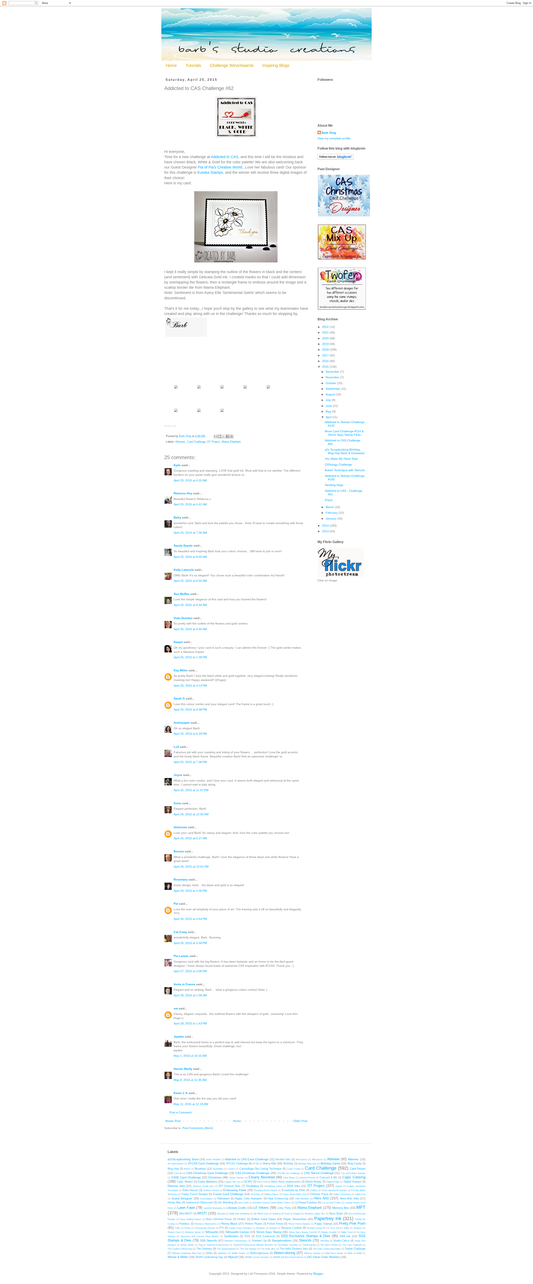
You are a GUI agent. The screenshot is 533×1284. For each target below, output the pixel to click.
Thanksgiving (309, 1245)
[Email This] (216, 436)
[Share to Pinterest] (231, 436)
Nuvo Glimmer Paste (219, 1219)
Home (171, 65)
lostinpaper (182, 722)
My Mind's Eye (261, 1213)
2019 (326, 344)
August (331, 394)
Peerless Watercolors (206, 1224)
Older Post (300, 1121)
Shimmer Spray (192, 1232)
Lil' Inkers (261, 1208)
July (329, 400)
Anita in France (184, 984)
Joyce (178, 775)
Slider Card (346, 1232)
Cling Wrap (288, 1177)
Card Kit (178, 1173)
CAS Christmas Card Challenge (207, 1173)
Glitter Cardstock (342, 1194)
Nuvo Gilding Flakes (190, 1219)
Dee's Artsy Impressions (286, 1181)
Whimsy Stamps (312, 1253)
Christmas (215, 1177)
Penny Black (229, 1223)
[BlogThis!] (220, 436)
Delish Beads (313, 1181)
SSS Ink (345, 1236)
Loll (176, 746)
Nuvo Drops (336, 1213)
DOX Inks (293, 1186)
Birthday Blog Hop (307, 1163)
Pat (176, 903)
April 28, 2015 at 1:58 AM (190, 995)
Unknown (180, 827)
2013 (326, 531)
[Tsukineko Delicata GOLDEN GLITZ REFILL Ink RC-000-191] (199, 412)
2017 (326, 355)
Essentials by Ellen (293, 1190)
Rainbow (260, 1228)
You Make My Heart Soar (341, 458)
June (329, 405)
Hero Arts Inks (349, 1198)
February (332, 512)
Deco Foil (262, 1181)
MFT (360, 1207)
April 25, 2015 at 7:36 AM (190, 532)
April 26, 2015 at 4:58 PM (190, 943)
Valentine (222, 1253)
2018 (326, 349)
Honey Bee (174, 1202)
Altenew (333, 1159)
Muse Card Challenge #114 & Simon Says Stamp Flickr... (344, 433)
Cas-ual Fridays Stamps (353, 1173)
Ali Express (302, 1159)
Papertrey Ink (327, 1218)
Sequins (358, 1228)
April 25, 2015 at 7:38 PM (190, 762)
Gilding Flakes (271, 1194)
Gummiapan (206, 1198)
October (331, 383)
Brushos (200, 1168)
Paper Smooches (294, 1219)
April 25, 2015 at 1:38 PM (190, 657)
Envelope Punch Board (265, 1190)
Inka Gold (243, 1202)
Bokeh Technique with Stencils (345, 470)
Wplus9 (233, 1257)
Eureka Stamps (210, 172)
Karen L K (181, 1093)
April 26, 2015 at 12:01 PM (191, 866)
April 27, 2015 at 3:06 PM (190, 971)
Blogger (318, 1273)
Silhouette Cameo (237, 1232)
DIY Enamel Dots (229, 1186)
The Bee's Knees (329, 1245)
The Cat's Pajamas (352, 1245)
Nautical (277, 1213)
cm (176, 1008)
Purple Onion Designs (240, 1228)
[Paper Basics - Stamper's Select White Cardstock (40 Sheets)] (176, 388)
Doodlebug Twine (273, 1186)
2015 (326, 366)
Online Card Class (263, 1219)
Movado (221, 1213)
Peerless (184, 1223)
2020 (326, 338)
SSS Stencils (208, 1240)
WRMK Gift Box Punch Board (288, 1257)
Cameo (231, 1169)
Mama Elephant (231, 441)
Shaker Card (174, 1232)
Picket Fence (275, 1223)
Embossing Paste (234, 1190)
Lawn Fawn (186, 1208)
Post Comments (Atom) (197, 1128)
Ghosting (255, 1194)
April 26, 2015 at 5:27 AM (190, 838)
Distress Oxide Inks (203, 1186)
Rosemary (181, 879)
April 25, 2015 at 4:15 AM (190, 480)
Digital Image (332, 1181)
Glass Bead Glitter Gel (294, 1194)
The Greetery (204, 1248)
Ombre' (241, 1219)
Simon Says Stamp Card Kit (303, 1232)
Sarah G (179, 698)
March (330, 507)
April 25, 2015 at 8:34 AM (190, 605)
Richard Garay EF (316, 1228)
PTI (221, 1228)
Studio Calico (341, 1240)
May (329, 411)
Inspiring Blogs (275, 65)
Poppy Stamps (323, 1223)
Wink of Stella (355, 1253)
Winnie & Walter (178, 1257)
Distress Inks (176, 1186)
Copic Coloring (353, 1177)
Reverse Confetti (291, 1228)
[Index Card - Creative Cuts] (245, 388)
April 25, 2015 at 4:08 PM (190, 709)
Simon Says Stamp (268, 1232)
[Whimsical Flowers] (222, 388)
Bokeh (187, 1169)
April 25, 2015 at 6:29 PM (190, 733)
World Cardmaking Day (209, 1257)
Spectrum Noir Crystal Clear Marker (200, 1236)
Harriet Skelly (183, 1068)
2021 (326, 332)
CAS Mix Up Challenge (288, 1173)
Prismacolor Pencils (205, 1228)
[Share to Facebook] (227, 436)
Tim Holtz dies (268, 1249)
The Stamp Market (226, 1249)
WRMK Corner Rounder (257, 1257)
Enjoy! (329, 500)
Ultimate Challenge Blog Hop (186, 1253)
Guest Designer (182, 1198)
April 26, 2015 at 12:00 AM (191, 814)
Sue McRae (181, 594)
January (331, 518)
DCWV (248, 1181)
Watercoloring (284, 1253)
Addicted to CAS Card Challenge (246, 1159)
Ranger (273, 1228)
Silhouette (211, 1232)
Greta (177, 803)
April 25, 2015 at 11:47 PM (191, 790)
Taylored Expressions (218, 1245)
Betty (177, 517)
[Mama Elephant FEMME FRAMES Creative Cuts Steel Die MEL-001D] (268, 388)
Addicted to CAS (224, 157)
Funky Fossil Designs (195, 1194)
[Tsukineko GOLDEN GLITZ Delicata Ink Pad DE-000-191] (176, 412)
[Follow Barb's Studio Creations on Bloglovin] (336, 158)
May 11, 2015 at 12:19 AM (191, 1104)
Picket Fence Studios (299, 1224)
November (333, 377)
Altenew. (180, 441)
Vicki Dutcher (183, 618)
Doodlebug (252, 1186)
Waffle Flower (238, 1253)
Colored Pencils (307, 1177)
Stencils (305, 1240)
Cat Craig (180, 932)
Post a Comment (180, 1112)
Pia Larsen (181, 956)
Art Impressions (176, 1163)
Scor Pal (334, 1228)
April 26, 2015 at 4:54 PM (190, 919)
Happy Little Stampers (248, 1198)
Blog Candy (354, 1163)
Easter (339, 1186)
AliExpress (317, 1159)
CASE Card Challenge (186, 1177)
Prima (187, 1228)
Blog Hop (173, 1168)
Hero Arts (321, 1198)
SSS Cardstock (265, 1236)
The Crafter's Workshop (180, 1249)
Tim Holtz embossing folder (326, 1249)
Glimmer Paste (319, 1194)
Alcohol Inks (283, 1159)
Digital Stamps (352, 1181)
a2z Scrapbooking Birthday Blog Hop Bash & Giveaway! (345, 451)
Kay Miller (181, 670)
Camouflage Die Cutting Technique (260, 1168)
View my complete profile (334, 138)
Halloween (223, 1198)
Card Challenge (196, 441)
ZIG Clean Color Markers (323, 1257)
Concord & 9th (328, 1177)
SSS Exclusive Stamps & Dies (305, 1236)
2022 (326, 326)
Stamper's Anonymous (235, 1240)
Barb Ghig (329, 132)
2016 (326, 361)
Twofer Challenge (355, 1248)
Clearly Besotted (262, 1177)
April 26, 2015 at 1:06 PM (190, 890)
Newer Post (173, 1121)
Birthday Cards (330, 1163)
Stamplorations (281, 1240)
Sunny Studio (187, 1245)
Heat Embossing (278, 1198)
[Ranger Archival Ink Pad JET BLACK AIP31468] (222, 412)
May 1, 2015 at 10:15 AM (190, 1055)
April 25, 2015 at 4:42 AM (190, 504)
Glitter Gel (360, 1194)
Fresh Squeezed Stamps (334, 1190)
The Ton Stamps (248, 1249)
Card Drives (358, 1168)
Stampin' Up (259, 1240)
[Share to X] (224, 436)
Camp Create (293, 1169)
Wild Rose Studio (334, 1253)
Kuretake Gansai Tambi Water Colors (271, 1202)
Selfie (346, 1228)
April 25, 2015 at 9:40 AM (190, 629)
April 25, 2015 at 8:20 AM (190, 580)
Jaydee (179, 1036)
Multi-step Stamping (239, 1213)
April (329, 417)
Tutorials (193, 65)
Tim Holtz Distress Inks (294, 1248)
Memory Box (340, 1207)
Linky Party (284, 1208)
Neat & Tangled (292, 1213)
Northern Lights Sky (315, 1213)
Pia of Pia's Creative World (220, 167)
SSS (247, 1236)
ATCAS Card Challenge (203, 1163)
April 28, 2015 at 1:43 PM (190, 1023)
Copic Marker (185, 1181)
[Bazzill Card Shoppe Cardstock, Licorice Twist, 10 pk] (199, 388)
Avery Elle (269, 1163)
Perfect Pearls (253, 1223)
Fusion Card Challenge (228, 1194)
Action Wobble (213, 1159)
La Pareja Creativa (306, 1202)
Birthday (288, 1163)
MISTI (202, 1213)
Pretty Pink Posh (352, 1223)
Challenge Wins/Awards (232, 65)
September (333, 388)
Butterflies (218, 1169)
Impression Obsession (199, 1202)
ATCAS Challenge (237, 1163)
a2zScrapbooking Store (183, 1159)
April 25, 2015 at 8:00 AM (190, 556)
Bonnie (179, 851)
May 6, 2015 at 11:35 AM (190, 1080)
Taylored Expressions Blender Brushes (253, 1245)
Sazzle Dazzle (183, 545)
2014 (326, 525)
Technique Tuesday (288, 1245)
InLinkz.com (170, 426)
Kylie (177, 465)
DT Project (213, 441)
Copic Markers (207, 1181)
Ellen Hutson (190, 1190)
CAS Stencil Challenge (319, 1173)
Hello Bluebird (302, 1198)
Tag (200, 1245)
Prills (177, 1228)
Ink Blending (225, 1202)
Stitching (324, 1240)
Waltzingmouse (259, 1253)
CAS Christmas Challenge (252, 1173)
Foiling (313, 1190)
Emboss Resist (211, 1190)
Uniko (209, 1253)
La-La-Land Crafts (331, 1202)
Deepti (178, 642)
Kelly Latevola (184, 569)
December (333, 371)
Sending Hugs (334, 485)
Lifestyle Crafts (236, 1207)
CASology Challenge (338, 464)
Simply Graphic (329, 1232)
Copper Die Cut (232, 1181)
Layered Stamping (213, 1208)
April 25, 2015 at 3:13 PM (190, 685)
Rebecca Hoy (183, 493)
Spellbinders (231, 1236)
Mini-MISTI (186, 1213)
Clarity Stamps (236, 1177)
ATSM (256, 1163)
